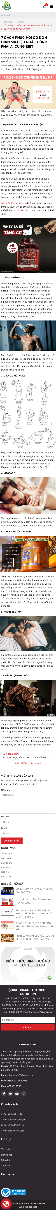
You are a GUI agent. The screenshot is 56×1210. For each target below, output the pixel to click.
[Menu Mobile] (52, 6)
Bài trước (22, 763)
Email (4, 828)
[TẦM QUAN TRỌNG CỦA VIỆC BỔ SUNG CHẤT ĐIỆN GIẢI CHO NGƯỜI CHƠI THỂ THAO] (7, 912)
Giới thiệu (6, 858)
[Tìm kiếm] (51, 15)
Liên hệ (5, 871)
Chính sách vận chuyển (13, 1119)
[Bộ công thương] (28, 1192)
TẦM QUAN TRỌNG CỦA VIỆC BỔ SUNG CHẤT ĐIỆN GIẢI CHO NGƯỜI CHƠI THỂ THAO (34, 913)
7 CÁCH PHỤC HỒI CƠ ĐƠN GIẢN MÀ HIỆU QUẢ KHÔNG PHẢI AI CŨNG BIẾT (35, 926)
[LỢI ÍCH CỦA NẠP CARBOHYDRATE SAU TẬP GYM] (7, 891)
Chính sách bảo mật (11, 1114)
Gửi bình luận (12, 840)
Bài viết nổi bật (13, 883)
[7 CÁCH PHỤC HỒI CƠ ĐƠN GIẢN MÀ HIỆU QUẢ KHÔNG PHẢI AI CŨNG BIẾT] (7, 925)
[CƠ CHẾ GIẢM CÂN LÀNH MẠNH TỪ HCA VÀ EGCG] (7, 902)
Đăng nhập (7, 1154)
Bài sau (35, 763)
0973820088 (21, 1080)
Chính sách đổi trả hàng (13, 1125)
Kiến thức (6, 867)
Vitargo (23, 203)
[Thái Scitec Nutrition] (6, 6)
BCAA (20, 210)
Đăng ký (28, 1027)
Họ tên (5, 816)
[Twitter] (10, 1093)
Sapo (35, 1207)
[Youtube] (17, 1093)
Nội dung (6, 790)
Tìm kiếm (6, 1149)
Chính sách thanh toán (13, 1130)
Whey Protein (8, 203)
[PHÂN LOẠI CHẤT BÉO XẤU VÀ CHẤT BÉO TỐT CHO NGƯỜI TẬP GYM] (7, 938)
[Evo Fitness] (28, 964)
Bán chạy (6, 876)
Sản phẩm (6, 862)
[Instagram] (23, 1093)
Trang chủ (6, 853)
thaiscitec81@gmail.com (21, 1075)
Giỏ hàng (5, 1165)
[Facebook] (4, 1093)
